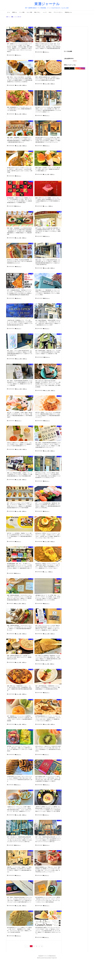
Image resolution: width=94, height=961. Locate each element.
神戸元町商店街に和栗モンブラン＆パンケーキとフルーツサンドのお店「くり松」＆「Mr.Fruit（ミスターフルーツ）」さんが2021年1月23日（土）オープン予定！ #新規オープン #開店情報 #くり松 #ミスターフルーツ (47, 930)
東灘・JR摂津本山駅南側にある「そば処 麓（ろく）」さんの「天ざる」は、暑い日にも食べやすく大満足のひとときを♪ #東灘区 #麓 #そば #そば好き (47, 78)
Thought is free (53, 957)
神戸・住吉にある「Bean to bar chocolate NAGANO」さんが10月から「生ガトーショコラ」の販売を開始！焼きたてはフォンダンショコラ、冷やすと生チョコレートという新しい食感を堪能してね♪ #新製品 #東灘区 (47, 384)
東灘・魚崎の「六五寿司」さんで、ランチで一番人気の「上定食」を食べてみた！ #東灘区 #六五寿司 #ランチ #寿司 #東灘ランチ (47, 169)
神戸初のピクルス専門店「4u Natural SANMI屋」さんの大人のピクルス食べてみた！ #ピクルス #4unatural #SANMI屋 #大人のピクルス (19, 261)
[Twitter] (69, 68)
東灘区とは (24, 85)
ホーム (9, 16)
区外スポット (18, 55)
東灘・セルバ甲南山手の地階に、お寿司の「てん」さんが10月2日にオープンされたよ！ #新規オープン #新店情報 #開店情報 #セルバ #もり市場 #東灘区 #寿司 (19, 474)
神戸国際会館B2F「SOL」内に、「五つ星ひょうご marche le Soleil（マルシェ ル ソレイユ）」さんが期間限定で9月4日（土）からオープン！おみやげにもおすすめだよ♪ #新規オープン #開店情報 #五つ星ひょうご (19, 566)
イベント (46, 206)
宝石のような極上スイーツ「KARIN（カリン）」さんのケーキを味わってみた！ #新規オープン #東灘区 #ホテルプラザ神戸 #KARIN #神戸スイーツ (19, 444)
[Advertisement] (47, 22)
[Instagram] (80, 68)
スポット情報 (18, 85)
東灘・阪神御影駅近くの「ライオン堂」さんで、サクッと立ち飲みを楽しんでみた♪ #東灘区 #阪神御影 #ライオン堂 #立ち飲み (19, 109)
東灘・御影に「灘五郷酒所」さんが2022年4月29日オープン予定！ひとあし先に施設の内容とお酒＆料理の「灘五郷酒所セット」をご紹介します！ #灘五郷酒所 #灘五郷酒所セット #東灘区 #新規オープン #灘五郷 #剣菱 (19, 231)
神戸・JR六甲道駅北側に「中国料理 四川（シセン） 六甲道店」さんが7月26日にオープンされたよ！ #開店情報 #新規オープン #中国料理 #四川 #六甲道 (47, 687)
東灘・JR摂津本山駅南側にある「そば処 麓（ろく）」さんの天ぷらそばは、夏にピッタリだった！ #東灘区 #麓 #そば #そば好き (19, 657)
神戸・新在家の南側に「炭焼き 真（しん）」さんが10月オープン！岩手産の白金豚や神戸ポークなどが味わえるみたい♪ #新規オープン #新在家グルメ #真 (47, 352)
